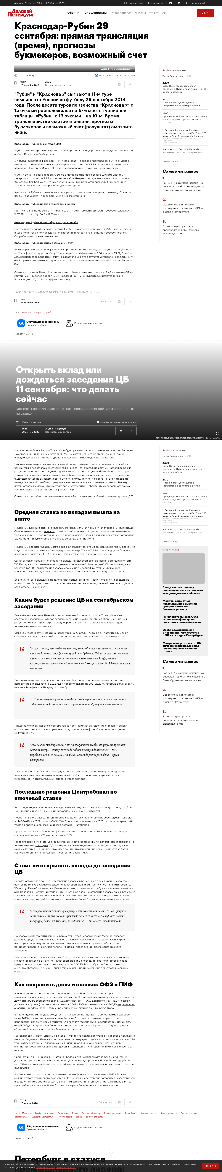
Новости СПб (22, 1116)
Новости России (64, 1116)
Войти (205, 12)
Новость (26, 312)
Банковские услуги (112, 1113)
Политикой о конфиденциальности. (56, 1167)
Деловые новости (189, 1113)
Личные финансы (168, 1113)
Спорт (37, 312)
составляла (127, 535)
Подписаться (136, 3)
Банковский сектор (91, 1113)
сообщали (41, 845)
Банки (75, 1113)
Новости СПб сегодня (42, 1116)
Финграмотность (94, 1116)
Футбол (48, 312)
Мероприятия (121, 12)
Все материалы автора (58, 85)
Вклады (37, 1113)
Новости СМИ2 (23, 333)
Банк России (131, 1113)
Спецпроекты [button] (96, 12)
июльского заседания (36, 817)
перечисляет (126, 1004)
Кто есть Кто (157, 12)
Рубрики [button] (72, 12)
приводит (97, 663)
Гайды (79, 1116)
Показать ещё (170, 161)
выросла (49, 531)
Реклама (140, 12)
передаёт (36, 755)
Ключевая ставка (148, 1113)
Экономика (63, 1113)
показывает (89, 1035)
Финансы (49, 1113)
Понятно (210, 1165)
